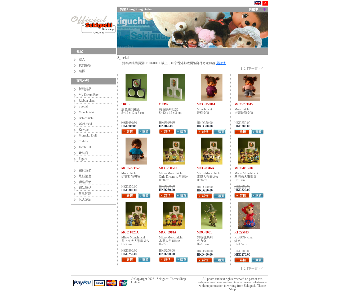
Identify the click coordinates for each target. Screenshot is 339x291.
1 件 (263, 9)
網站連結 (85, 188)
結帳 (82, 71)
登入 (82, 59)
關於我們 (85, 170)
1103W (163, 104)
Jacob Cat (85, 147)
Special (83, 106)
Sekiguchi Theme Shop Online (158, 280)
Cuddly (83, 141)
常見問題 (85, 193)
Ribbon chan (87, 100)
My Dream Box (89, 95)
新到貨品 (85, 89)
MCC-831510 (168, 168)
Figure (83, 159)
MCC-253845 (243, 104)
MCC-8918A (167, 232)
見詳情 (221, 63)
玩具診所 (85, 199)
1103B (125, 104)
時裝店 (83, 153)
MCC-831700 (243, 168)
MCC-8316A (205, 168)
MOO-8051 (204, 232)
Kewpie (83, 130)
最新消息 (85, 176)
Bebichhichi (86, 118)
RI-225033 (241, 232)
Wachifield (85, 124)
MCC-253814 (206, 104)
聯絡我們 (85, 182)
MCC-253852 (130, 168)
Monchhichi (86, 112)
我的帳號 (85, 65)
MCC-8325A (130, 232)
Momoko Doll (88, 135)
